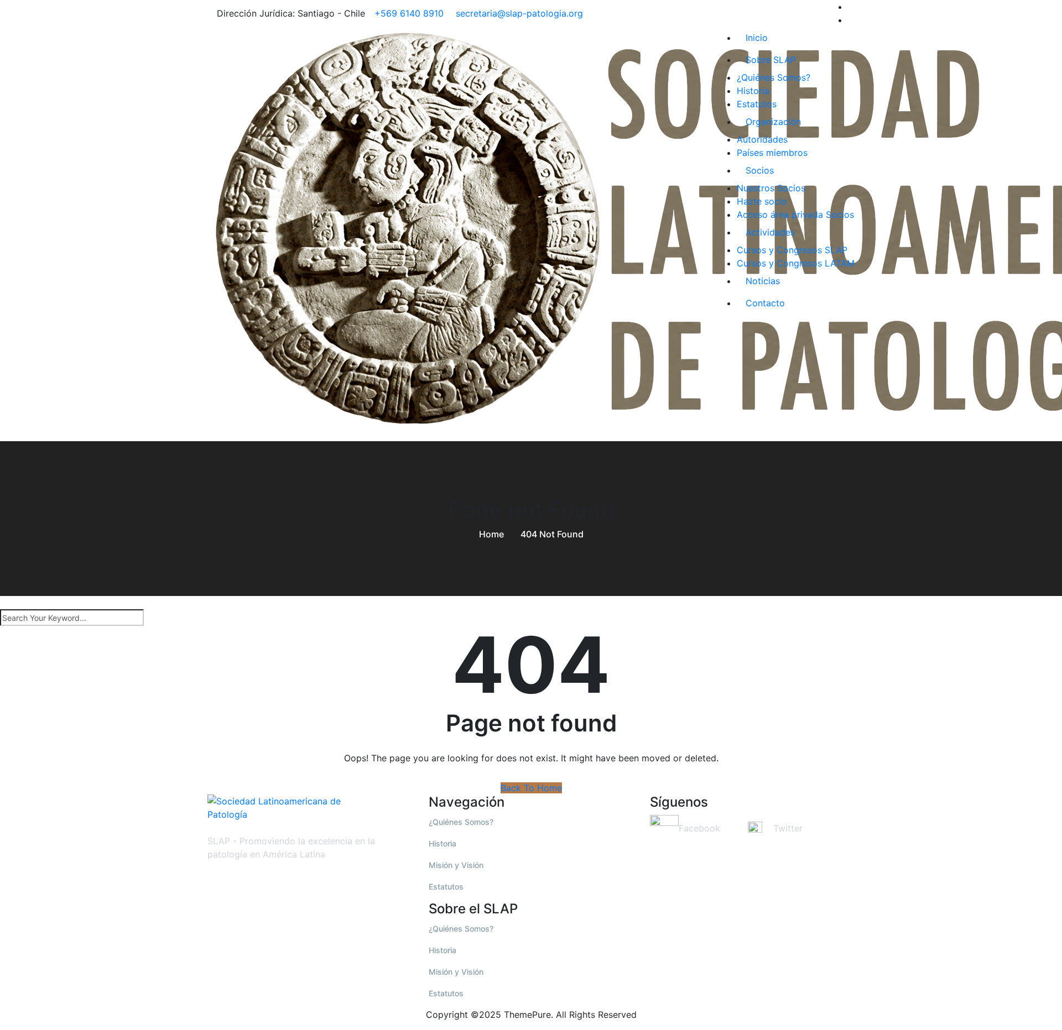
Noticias (763, 280)
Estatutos (757, 103)
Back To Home (531, 787)
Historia (753, 90)
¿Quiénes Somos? (773, 77)
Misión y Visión (456, 865)
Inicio (757, 37)
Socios (760, 170)
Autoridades (762, 139)
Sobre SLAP (771, 59)
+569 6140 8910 (409, 13)
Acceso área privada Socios (795, 214)
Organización (773, 121)
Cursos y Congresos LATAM (796, 263)
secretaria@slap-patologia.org (518, 13)
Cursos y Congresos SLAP (792, 249)
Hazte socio (762, 201)
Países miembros (772, 152)
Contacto (765, 303)
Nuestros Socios (771, 188)
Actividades (770, 232)
